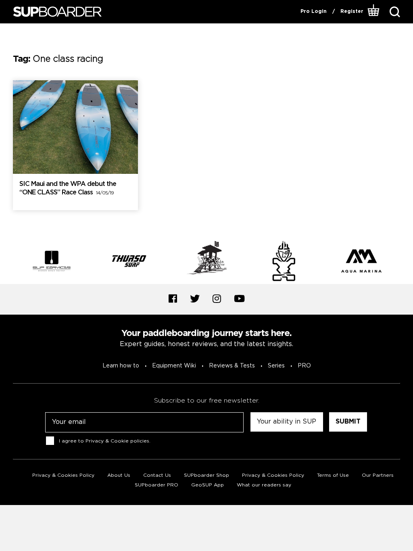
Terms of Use (333, 475)
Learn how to (120, 365)
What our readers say (264, 485)
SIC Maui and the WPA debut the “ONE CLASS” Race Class (67, 188)
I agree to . (104, 440)
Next (406, 262)
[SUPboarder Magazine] (57, 11)
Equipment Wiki (174, 365)
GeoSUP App (207, 485)
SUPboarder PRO (156, 485)
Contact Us (157, 475)
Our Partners (378, 475)
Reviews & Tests (232, 365)
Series (276, 365)
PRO (304, 365)
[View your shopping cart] (373, 11)
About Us (118, 475)
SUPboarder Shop (206, 475)
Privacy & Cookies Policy (63, 475)
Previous (7, 262)
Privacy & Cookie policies (117, 440)
